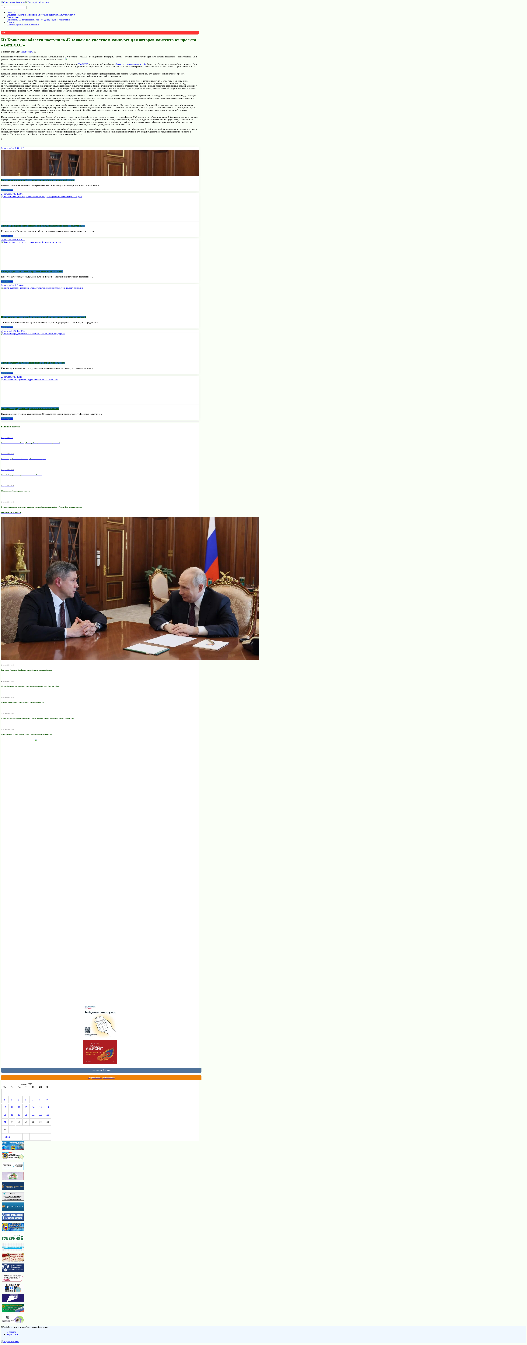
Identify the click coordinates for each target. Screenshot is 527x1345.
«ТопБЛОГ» (83, 64)
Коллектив (34, 25)
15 (40, 1107)
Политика (21, 15)
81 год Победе (40, 20)
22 (40, 1114)
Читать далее (7, 190)
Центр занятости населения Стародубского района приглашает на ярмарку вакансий (43, 317)
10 (5, 1107)
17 (5, 1114)
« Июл (7, 1137)
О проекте (11, 1332)
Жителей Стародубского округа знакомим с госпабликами (30, 408)
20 (26, 1114)
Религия (71, 15)
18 (12, 1114)
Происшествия (51, 15)
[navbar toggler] (2, 5)
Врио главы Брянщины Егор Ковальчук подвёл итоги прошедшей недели (38, 180)
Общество (11, 15)
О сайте (10, 25)
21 (33, 1114)
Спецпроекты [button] (13, 17)
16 (48, 1107)
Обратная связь (21, 25)
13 (26, 1107)
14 (33, 1107)
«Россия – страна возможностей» (130, 64)
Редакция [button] (11, 22)
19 (19, 1114)
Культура (62, 15)
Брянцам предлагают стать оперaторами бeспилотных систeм (32, 271)
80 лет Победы (26, 20)
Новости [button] (11, 12)
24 (5, 1122)
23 (48, 1114)
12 (19, 1107)
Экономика (31, 15)
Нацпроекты (12, 20)
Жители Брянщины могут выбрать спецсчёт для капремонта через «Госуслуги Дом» (43, 226)
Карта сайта (12, 1334)
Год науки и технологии (58, 20)
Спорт (41, 15)
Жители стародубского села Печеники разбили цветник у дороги (33, 363)
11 (12, 1107)
